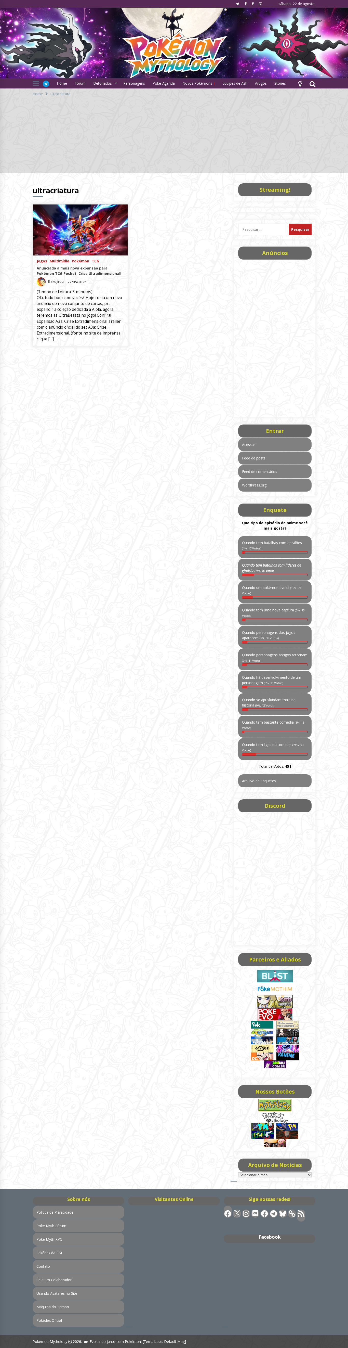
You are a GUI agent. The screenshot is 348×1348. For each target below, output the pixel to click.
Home (62, 83)
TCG (95, 261)
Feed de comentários (259, 471)
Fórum (80, 83)
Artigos (261, 83)
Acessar (248, 444)
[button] (300, 83)
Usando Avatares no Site (56, 1293)
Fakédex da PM (49, 1252)
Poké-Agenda (164, 83)
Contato (43, 1266)
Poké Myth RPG (49, 1239)
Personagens (134, 83)
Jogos (42, 261)
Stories (280, 83)
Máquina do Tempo (52, 1306)
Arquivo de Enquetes (259, 780)
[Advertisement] (174, 137)
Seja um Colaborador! (54, 1279)
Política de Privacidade (54, 1212)
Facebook (270, 1237)
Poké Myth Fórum (51, 1225)
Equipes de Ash (234, 83)
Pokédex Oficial (49, 1320)
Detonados (102, 83)
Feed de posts (253, 458)
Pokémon (80, 261)
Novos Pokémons (197, 83)
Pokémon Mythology (50, 1341)
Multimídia (59, 261)
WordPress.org (254, 485)
